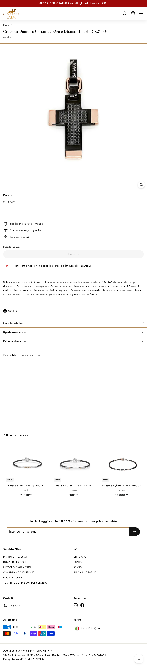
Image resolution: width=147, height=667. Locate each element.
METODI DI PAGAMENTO (17, 567)
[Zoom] (141, 184)
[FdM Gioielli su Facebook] (82, 605)
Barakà (7, 37)
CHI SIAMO (80, 557)
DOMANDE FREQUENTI (16, 562)
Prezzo (7, 195)
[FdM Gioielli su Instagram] (76, 605)
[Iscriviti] (134, 531)
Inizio (6, 24)
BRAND (78, 567)
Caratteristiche (13, 323)
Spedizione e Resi (15, 332)
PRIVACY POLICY (12, 577)
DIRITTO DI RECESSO (15, 557)
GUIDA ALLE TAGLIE (85, 572)
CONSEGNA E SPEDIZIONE (18, 572)
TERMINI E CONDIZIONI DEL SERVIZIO (25, 583)
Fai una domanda (14, 341)
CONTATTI (79, 562)
